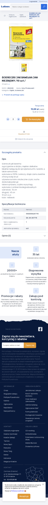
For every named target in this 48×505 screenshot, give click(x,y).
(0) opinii (5, 84)
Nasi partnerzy (9, 411)
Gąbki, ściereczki (23, 15)
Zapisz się (30, 345)
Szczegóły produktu (11, 152)
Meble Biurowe (31, 443)
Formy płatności (31, 412)
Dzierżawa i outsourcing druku (34, 438)
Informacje (9, 386)
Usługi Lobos (31, 426)
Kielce (6, 455)
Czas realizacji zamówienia (31, 400)
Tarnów (7, 441)
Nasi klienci (8, 407)
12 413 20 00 (12, 479)
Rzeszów (7, 448)
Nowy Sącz (8, 444)
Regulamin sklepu (10, 394)
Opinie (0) (6, 235)
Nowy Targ (8, 451)
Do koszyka (35, 119)
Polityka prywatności (17, 491)
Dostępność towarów (33, 415)
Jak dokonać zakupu (33, 390)
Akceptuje (24, 496)
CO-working (29, 430)
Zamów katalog (31, 405)
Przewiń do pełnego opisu (14, 95)
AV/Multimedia (30, 434)
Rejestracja (43, 1)
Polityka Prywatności (11, 397)
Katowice (7, 458)
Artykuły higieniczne (12, 15)
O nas (6, 390)
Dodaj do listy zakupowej (25, 139)
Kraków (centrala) (10, 434)
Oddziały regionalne (11, 430)
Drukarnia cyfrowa (32, 446)
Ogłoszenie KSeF (31, 408)
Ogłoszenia (8, 404)
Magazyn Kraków (10, 461)
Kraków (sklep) (9, 437)
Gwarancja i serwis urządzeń (32, 419)
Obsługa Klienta (32, 386)
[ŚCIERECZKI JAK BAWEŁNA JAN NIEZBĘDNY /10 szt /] (21, 42)
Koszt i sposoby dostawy (31, 394)
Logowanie (33, 1)
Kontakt (8, 426)
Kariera (6, 401)
